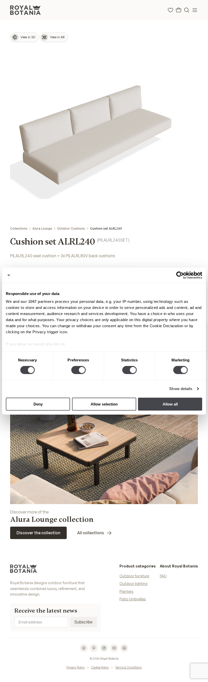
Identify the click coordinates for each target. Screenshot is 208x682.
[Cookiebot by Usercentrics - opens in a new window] (180, 275)
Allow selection (104, 404)
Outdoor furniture (134, 576)
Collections (18, 228)
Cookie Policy (100, 667)
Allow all (170, 404)
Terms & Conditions (128, 667)
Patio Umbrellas (132, 599)
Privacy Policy (75, 667)
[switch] (78, 370)
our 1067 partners (37, 301)
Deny (38, 404)
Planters (126, 591)
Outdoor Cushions (71, 228)
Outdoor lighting (133, 583)
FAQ (163, 576)
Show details (180, 388)
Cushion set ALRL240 (106, 228)
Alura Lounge (42, 228)
